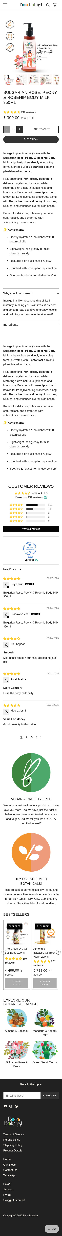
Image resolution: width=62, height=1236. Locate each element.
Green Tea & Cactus (45, 1062)
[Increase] (19, 129)
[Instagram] (10, 1106)
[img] (11, 578)
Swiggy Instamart (14, 1200)
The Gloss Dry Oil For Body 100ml (16, 950)
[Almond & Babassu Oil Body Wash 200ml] (45, 933)
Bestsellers (16, 914)
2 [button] (26, 737)
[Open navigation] (5, 4)
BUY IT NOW (31, 139)
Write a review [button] (31, 528)
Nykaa (7, 1194)
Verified (29, 559)
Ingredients (10, 324)
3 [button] (32, 737)
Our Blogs (9, 1164)
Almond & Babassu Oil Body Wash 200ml (44, 952)
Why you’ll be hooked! (17, 293)
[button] (12, 112)
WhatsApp (9, 1175)
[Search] (47, 4)
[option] (8, 79)
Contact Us (10, 1170)
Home (7, 1159)
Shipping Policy (12, 1145)
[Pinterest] (16, 1106)
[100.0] (29, 548)
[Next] (58, 952)
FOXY (7, 1184)
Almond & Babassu (16, 1030)
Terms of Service (13, 1134)
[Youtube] (5, 1106)
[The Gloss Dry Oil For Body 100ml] (16, 933)
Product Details (12, 1150)
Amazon (8, 1189)
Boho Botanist (30, 1215)
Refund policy (11, 1139)
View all (54, 1004)
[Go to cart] (55, 4)
